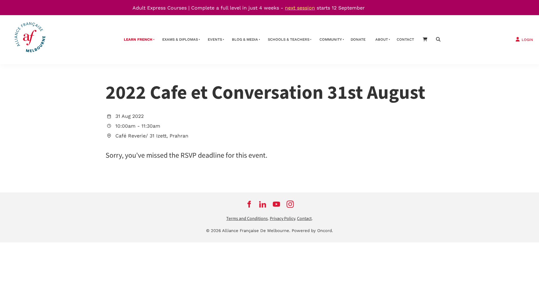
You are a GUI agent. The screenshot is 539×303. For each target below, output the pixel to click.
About (381, 39)
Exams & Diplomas (180, 39)
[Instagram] (290, 204)
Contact (405, 39)
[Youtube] (276, 204)
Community (330, 39)
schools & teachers (288, 39)
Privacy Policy (282, 219)
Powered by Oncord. (312, 230)
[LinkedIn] (262, 204)
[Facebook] (248, 204)
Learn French (138, 39)
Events (215, 39)
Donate (358, 39)
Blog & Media (245, 39)
